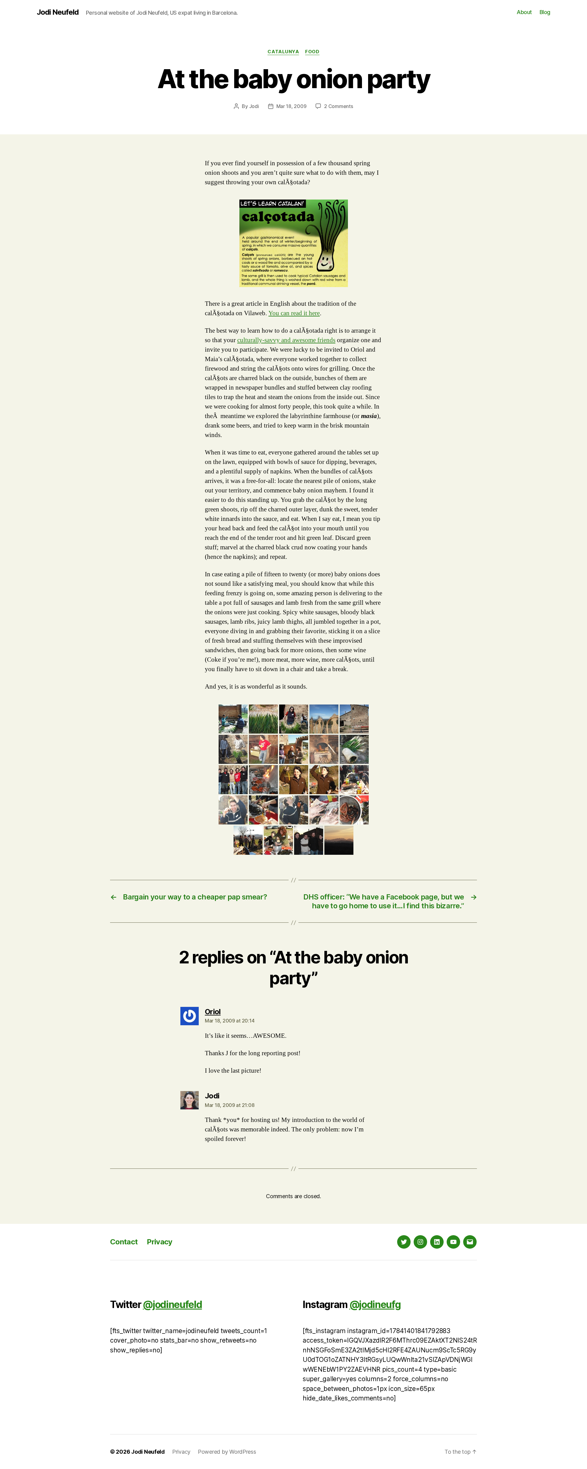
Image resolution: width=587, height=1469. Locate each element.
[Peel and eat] (233, 809)
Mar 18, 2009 (291, 106)
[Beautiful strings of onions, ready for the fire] (263, 719)
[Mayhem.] (354, 779)
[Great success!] (323, 779)
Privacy (159, 1241)
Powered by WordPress (227, 1451)
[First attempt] (293, 779)
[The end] (338, 840)
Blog (545, 12)
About (524, 12)
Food (312, 51)
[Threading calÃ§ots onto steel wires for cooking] (233, 719)
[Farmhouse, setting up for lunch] (354, 719)
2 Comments (338, 106)
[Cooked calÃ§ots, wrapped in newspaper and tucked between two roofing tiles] (354, 749)
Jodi (254, 106)
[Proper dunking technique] (263, 809)
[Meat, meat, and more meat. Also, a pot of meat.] (263, 779)
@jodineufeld (172, 1304)
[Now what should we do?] (248, 840)
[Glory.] (293, 809)
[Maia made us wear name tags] (293, 749)
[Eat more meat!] (278, 840)
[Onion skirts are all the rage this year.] (233, 749)
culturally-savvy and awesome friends (286, 340)
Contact (124, 1241)
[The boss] (263, 749)
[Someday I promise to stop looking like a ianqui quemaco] (293, 719)
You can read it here (294, 313)
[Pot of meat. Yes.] (354, 809)
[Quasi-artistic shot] (323, 719)
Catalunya (283, 51)
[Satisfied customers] (308, 840)
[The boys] (233, 779)
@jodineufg (375, 1304)
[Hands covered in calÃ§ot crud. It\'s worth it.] (323, 809)
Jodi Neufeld (58, 12)
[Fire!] (323, 749)
